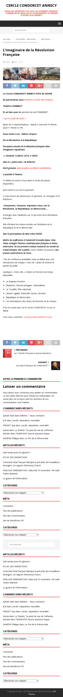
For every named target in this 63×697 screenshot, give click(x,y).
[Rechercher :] (31, 30)
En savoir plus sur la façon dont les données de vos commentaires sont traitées (28, 399)
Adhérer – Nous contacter (32, 415)
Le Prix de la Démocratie (36, 438)
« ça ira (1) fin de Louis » (14, 118)
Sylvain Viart (8, 415)
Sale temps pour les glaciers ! (16, 452)
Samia (6, 430)
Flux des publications (13, 510)
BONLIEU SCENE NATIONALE (38, 99)
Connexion (8, 506)
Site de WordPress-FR (13, 520)
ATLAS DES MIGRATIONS (15, 457)
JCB (15, 62)
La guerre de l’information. (15, 478)
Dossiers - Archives (26, 39)
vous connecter (21, 392)
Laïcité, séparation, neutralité (26, 420)
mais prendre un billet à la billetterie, (34, 168)
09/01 (7, 62)
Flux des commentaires (14, 515)
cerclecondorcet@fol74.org (38, 317)
